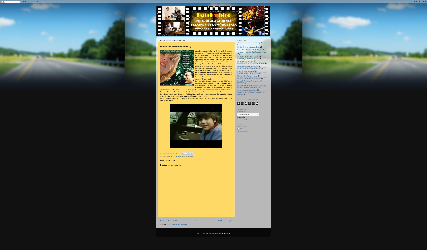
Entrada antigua (225, 220)
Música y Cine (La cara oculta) (247, 76)
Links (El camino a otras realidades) (249, 73)
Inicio (198, 220)
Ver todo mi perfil (242, 131)
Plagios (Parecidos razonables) (247, 88)
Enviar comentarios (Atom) (178, 225)
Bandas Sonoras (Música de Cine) (248, 47)
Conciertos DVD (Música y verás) (248, 56)
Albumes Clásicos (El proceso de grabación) (251, 43)
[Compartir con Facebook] (189, 153)
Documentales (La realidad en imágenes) (250, 63)
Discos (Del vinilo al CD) (245, 61)
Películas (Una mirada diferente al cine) (180, 156)
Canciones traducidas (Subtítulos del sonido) (251, 52)
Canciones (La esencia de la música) (249, 49)
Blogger (227, 233)
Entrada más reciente (169, 220)
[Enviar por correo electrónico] (183, 153)
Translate (245, 119)
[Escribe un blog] (185, 153)
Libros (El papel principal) (245, 71)
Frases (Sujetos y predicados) (247, 66)
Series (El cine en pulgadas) (246, 90)
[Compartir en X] (187, 153)
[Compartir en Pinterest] (192, 153)
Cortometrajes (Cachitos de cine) (248, 59)
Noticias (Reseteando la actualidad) (248, 78)
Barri (241, 128)
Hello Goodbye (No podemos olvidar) (249, 68)
